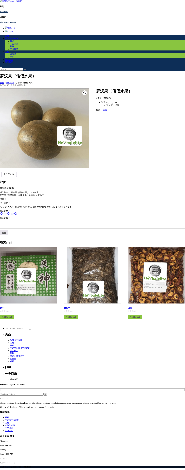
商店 (7, 52)
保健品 (13, 54)
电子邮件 (5, 203)
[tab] (8, 174)
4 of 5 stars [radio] (12, 213)
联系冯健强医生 (17, 356)
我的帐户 (14, 351)
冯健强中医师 (16, 340)
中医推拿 (14, 49)
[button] (84, 92)
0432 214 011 (4, 12)
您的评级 (5, 211)
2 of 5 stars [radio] (5, 213)
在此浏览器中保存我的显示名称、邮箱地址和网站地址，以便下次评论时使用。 (38, 207)
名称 (3, 199)
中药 (12, 57)
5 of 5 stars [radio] (15, 213)
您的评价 (5, 218)
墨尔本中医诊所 (12, 38)
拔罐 (12, 46)
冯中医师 (9, 60)
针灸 (12, 41)
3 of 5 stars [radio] (8, 213)
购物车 (13, 358)
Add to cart (7, 317)
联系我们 (9, 62)
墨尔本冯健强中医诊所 (20, 348)
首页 (7, 36)
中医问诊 (14, 44)
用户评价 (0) (9, 174)
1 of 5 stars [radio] (1, 213)
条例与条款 (10, 425)
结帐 (12, 353)
